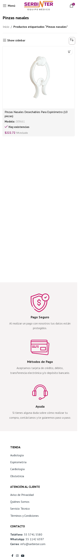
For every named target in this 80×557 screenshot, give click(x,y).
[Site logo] (38, 5)
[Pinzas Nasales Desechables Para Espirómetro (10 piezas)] (38, 77)
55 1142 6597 (35, 539)
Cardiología (17, 469)
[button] (69, 51)
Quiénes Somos (19, 501)
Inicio (6, 27)
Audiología (17, 455)
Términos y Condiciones (24, 515)
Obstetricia (17, 476)
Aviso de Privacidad (22, 495)
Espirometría (18, 462)
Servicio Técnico (20, 508)
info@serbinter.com (32, 544)
